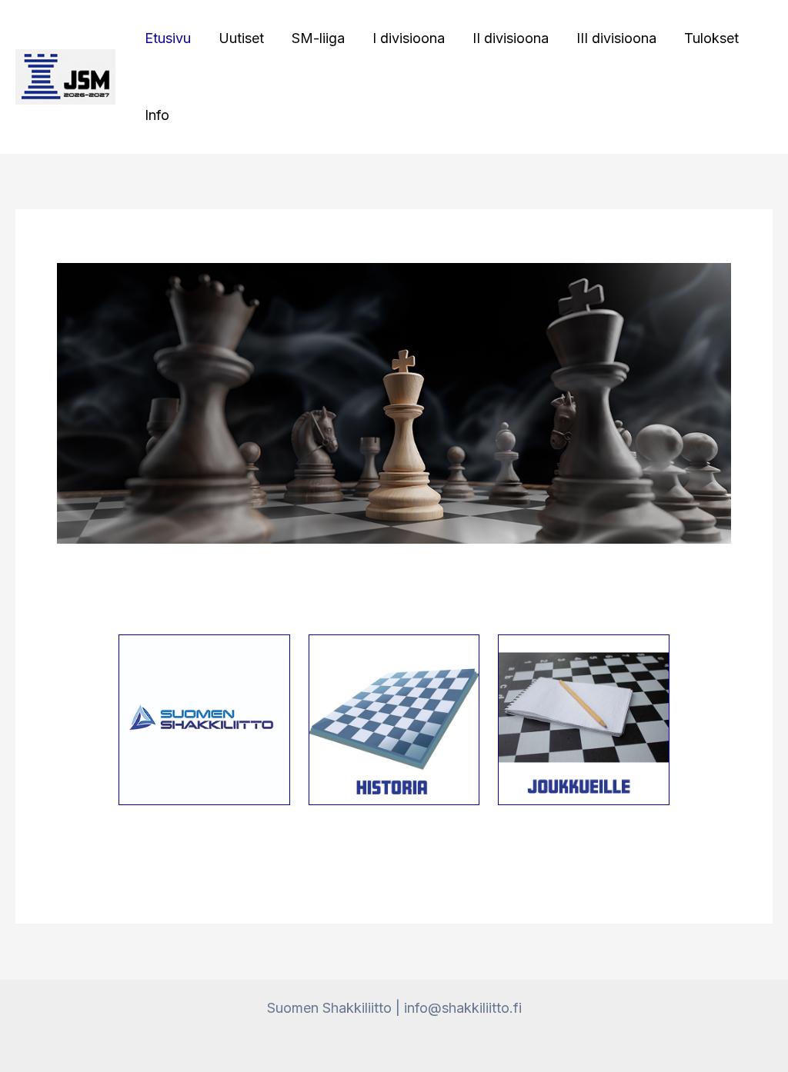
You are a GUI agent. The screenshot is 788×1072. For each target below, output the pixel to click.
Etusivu (168, 38)
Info (157, 115)
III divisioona (616, 38)
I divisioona (408, 38)
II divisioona (510, 38)
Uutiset (241, 38)
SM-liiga (318, 38)
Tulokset (711, 38)
